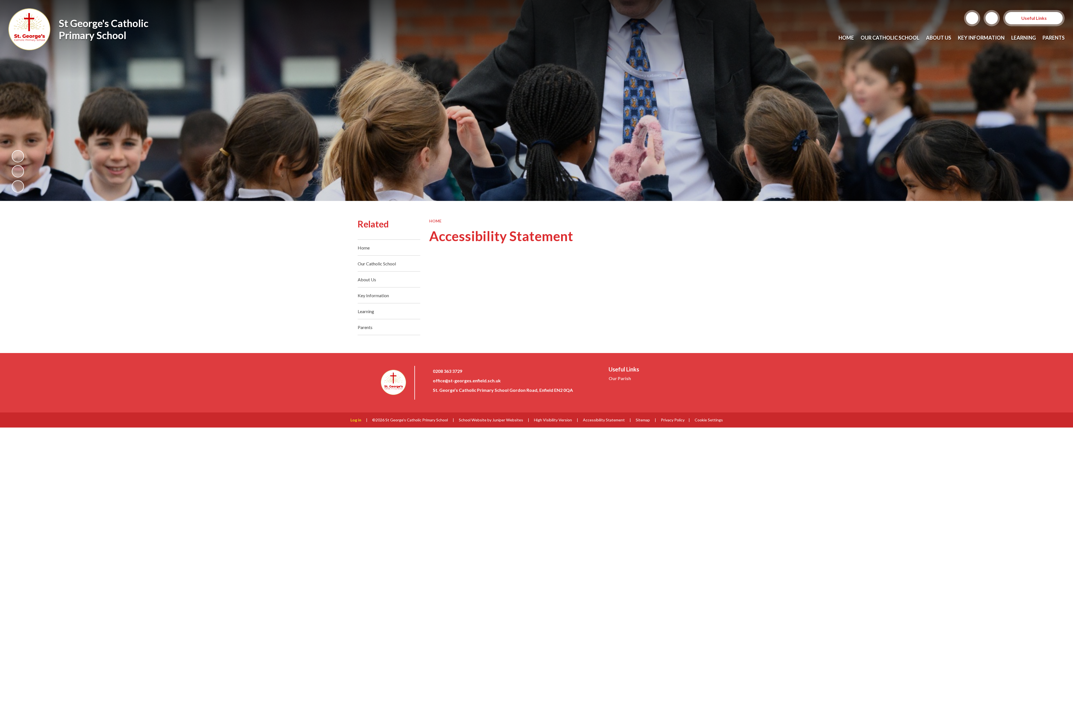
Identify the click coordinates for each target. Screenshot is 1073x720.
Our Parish (620, 378)
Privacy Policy (673, 419)
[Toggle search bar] (972, 18)
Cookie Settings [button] (709, 419)
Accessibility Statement (604, 419)
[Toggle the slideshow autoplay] (18, 156)
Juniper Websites (507, 419)
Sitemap (643, 419)
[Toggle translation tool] (992, 18)
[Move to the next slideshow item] (18, 186)
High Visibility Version (553, 419)
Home (435, 221)
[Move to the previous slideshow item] (18, 171)
